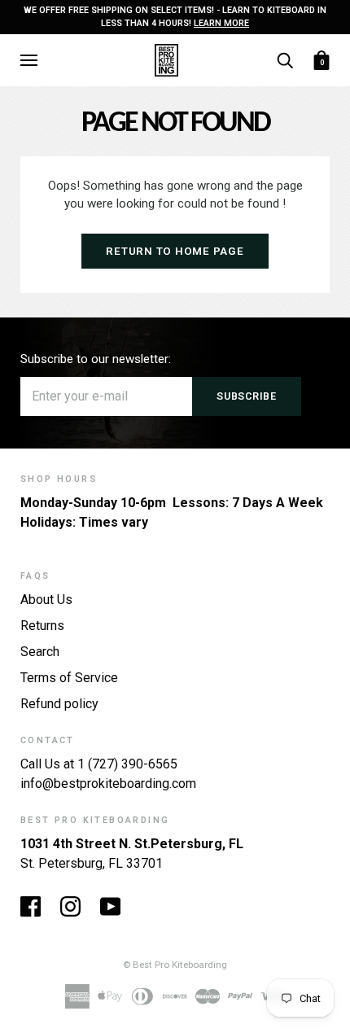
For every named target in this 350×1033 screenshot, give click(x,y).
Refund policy (59, 703)
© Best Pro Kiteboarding (175, 964)
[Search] (285, 59)
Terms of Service (69, 677)
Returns (42, 625)
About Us (46, 599)
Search (39, 651)
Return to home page (174, 251)
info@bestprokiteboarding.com (108, 783)
